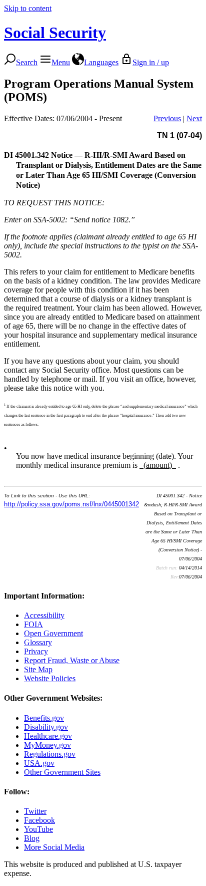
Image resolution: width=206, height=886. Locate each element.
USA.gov (39, 763)
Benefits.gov (44, 718)
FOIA (33, 624)
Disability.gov (46, 727)
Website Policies (50, 678)
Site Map (38, 669)
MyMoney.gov (47, 745)
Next (194, 118)
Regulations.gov (50, 754)
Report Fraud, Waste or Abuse (72, 660)
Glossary (38, 642)
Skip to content (28, 8)
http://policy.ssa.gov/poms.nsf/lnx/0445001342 (71, 504)
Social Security (55, 33)
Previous (167, 118)
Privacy (36, 651)
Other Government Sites (62, 772)
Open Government (53, 633)
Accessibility (44, 615)
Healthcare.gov (48, 736)
